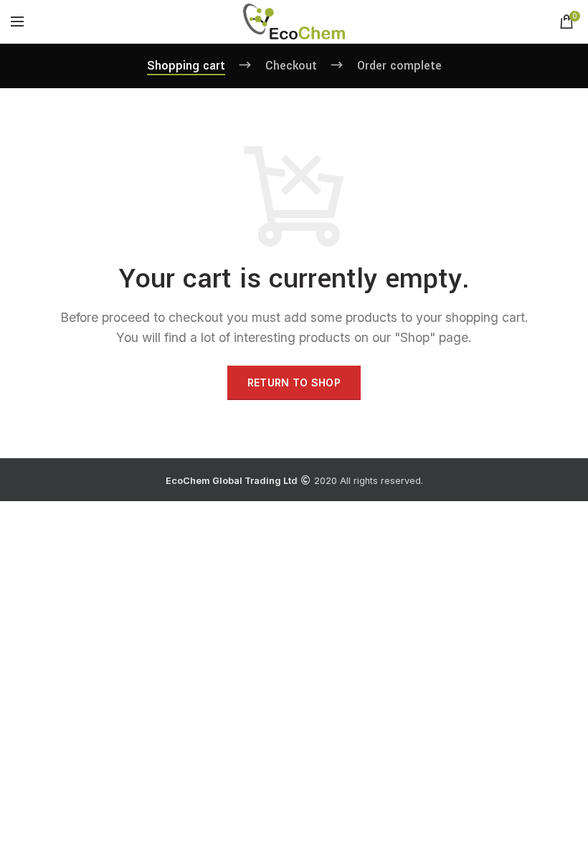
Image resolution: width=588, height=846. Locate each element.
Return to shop (294, 382)
